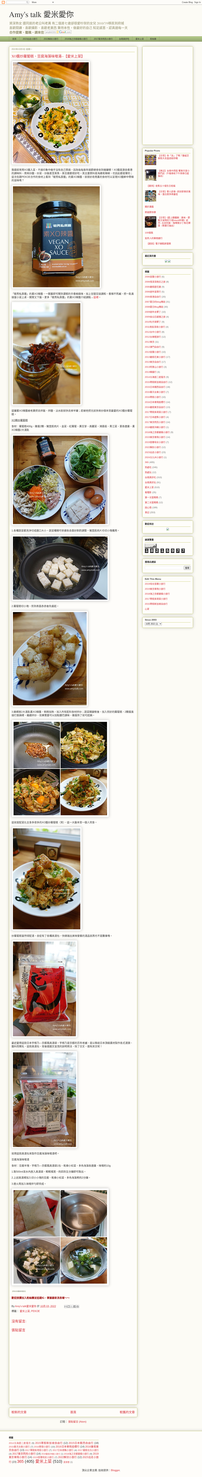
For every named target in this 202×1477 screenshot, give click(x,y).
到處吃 (148, 467)
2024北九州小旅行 (154, 457)
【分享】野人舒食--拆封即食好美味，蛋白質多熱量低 (174, 192)
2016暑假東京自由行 (155, 407)
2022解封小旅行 (51, 39)
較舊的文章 (127, 1412)
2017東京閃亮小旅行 (103, 39)
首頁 (14, 39)
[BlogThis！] (68, 1306)
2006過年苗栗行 (153, 291)
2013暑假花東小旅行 (155, 357)
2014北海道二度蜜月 (155, 377)
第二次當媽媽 (151, 502)
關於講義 (149, 206)
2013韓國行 (151, 372)
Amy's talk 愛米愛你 (41, 14)
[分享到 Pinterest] (77, 1306)
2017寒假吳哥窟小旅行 (156, 412)
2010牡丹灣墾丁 (153, 322)
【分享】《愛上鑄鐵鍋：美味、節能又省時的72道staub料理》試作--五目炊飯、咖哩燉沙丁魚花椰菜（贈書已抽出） (174, 221)
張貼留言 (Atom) (77, 1421)
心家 (147, 609)
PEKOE (35, 1311)
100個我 (149, 232)
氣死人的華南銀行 (154, 238)
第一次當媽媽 (151, 497)
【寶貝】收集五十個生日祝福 (161, 186)
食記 (147, 512)
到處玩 (148, 472)
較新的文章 (19, 1412)
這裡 (95, 297)
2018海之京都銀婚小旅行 (76, 39)
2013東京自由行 (153, 362)
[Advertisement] (167, 95)
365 (147, 462)
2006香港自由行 (153, 296)
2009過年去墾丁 (153, 312)
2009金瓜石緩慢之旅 (155, 316)
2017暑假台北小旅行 (88, 1450)
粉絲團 (153, 39)
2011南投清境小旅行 (155, 327)
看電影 (148, 492)
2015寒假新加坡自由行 (156, 382)
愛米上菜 (140, 39)
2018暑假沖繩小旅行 (155, 427)
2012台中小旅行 (153, 332)
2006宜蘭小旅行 (153, 276)
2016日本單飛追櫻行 (155, 402)
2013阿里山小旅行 (154, 367)
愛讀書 (66, 1462)
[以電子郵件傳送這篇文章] (65, 1306)
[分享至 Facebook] (74, 1306)
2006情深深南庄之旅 (155, 281)
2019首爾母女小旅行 (155, 442)
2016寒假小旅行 (153, 397)
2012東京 (149, 342)
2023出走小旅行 (30, 39)
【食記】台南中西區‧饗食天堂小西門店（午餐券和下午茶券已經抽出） (174, 173)
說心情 (148, 507)
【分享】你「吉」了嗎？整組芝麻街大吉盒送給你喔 (173, 156)
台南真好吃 (124, 39)
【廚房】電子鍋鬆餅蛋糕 (159, 243)
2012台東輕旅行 (153, 337)
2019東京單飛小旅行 (155, 437)
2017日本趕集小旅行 (155, 417)
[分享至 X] (71, 1306)
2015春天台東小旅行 (155, 392)
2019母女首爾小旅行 (155, 584)
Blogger (115, 1470)
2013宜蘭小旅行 (153, 352)
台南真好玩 (150, 482)
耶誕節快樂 (150, 212)
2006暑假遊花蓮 (153, 287)
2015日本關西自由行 (155, 387)
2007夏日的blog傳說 (155, 302)
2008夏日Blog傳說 (154, 307)
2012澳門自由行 (153, 347)
